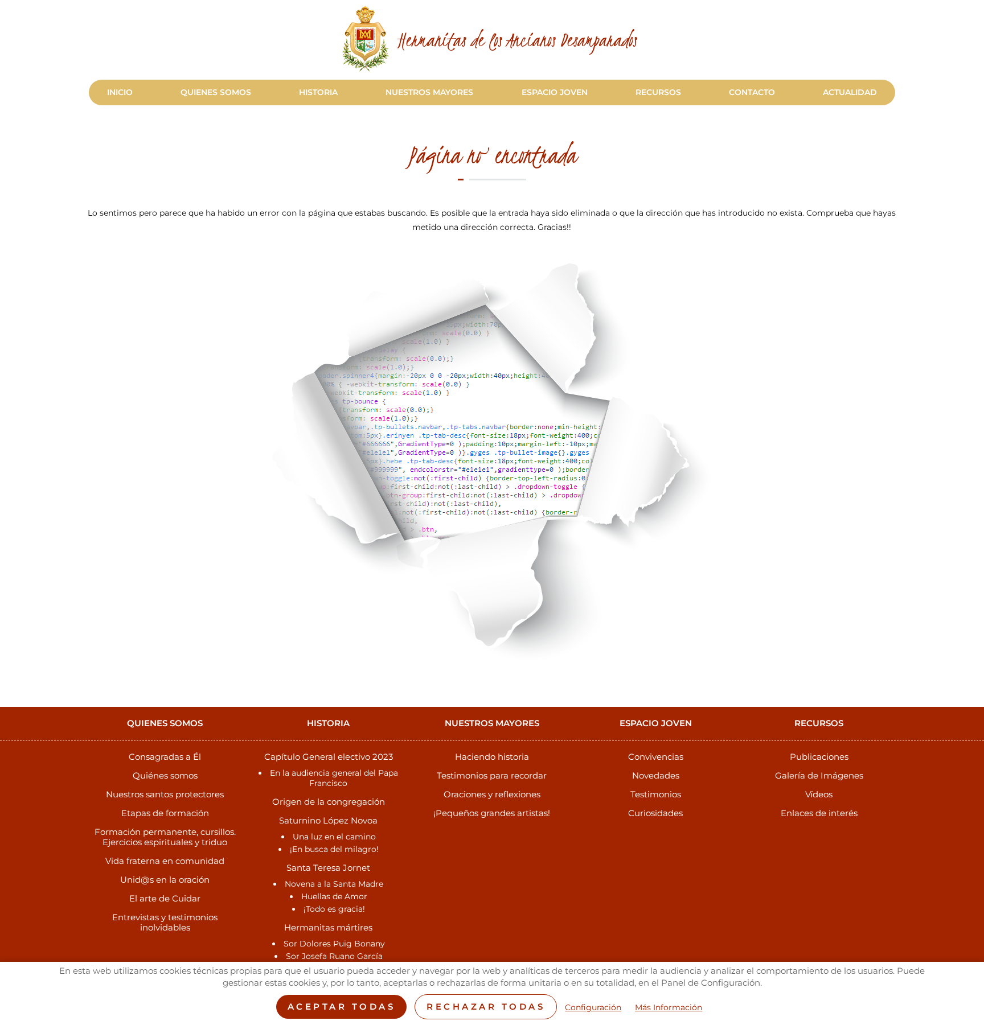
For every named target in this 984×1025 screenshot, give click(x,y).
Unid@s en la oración (165, 879)
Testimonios (655, 794)
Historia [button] (318, 92)
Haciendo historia (492, 756)
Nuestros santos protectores (165, 794)
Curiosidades (655, 813)
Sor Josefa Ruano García (334, 956)
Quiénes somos (165, 775)
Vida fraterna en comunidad (164, 860)
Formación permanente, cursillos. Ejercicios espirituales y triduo (165, 836)
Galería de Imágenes (819, 775)
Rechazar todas (486, 1006)
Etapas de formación (165, 813)
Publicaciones (819, 756)
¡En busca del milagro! (334, 849)
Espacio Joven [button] (555, 92)
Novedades (655, 775)
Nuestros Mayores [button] (429, 92)
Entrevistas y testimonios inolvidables (165, 922)
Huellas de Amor (334, 896)
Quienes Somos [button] (216, 92)
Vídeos (819, 794)
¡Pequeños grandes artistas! (491, 813)
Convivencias (655, 756)
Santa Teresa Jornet (328, 867)
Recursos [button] (658, 92)
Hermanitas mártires (328, 927)
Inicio (120, 92)
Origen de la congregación (328, 801)
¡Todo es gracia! (334, 909)
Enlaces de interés (819, 813)
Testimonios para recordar (492, 775)
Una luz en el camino (334, 836)
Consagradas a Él (165, 756)
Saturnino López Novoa (328, 820)
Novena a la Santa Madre (334, 884)
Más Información (668, 1007)
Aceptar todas (342, 1006)
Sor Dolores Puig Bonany (334, 943)
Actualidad (850, 92)
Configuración (593, 1007)
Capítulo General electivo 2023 (328, 756)
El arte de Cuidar (164, 898)
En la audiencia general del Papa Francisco (334, 778)
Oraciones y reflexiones (492, 794)
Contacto (752, 92)
